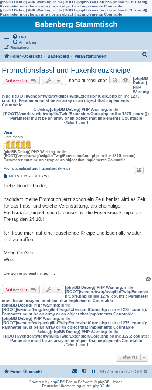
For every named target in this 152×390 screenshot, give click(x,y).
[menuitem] (19, 36)
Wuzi (8, 132)
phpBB (56, 382)
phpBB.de (101, 386)
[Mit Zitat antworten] (139, 170)
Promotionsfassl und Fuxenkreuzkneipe (66, 70)
